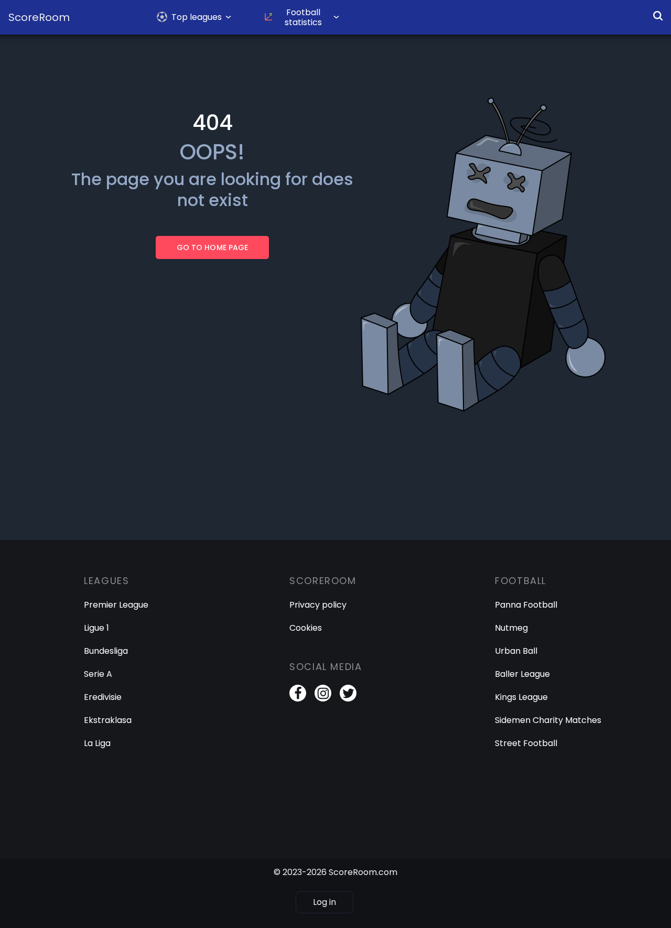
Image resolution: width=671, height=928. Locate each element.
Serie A (98, 674)
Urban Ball (516, 651)
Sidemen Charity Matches (548, 720)
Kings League (521, 697)
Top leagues (196, 17)
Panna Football (526, 605)
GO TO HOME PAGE (212, 247)
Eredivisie (103, 697)
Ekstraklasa (108, 720)
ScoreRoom (39, 17)
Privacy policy (318, 605)
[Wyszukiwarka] (658, 16)
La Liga (97, 743)
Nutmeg (511, 628)
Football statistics (303, 17)
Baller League (522, 674)
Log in (324, 902)
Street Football (526, 743)
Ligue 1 (96, 628)
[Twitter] (348, 693)
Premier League (116, 605)
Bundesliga (106, 651)
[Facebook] (297, 693)
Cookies (305, 628)
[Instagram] (323, 693)
